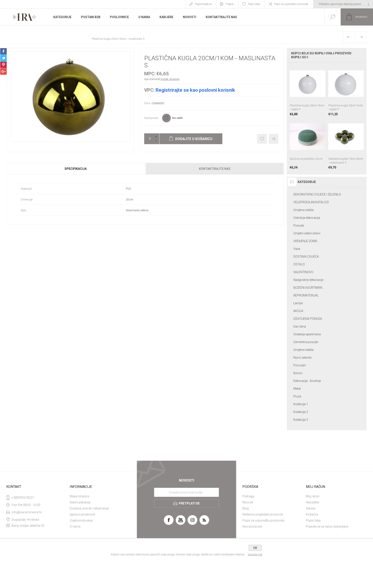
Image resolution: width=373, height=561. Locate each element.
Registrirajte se (203, 4)
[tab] (75, 169)
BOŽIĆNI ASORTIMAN (307, 287)
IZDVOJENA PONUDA (307, 318)
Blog (245, 508)
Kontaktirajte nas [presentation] (214, 168)
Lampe (298, 303)
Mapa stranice (79, 496)
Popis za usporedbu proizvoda (291, 4)
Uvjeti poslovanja (81, 520)
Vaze (296, 249)
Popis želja (313, 520)
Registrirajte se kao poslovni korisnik (195, 90)
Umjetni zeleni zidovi (306, 233)
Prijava (230, 4)
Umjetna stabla (303, 210)
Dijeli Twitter (3, 58)
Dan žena (299, 326)
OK (255, 548)
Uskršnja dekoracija (306, 217)
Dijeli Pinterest (3, 64)
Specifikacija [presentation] (76, 168)
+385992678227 (23, 497)
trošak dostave (170, 79)
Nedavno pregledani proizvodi (262, 514)
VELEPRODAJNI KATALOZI (311, 202)
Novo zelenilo (302, 357)
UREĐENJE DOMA (305, 241)
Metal (297, 388)
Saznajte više (255, 554)
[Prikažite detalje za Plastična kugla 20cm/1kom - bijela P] (307, 91)
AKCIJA (298, 311)
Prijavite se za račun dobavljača (327, 526)
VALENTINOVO (303, 272)
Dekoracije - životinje (307, 381)
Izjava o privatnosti (82, 514)
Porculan (299, 365)
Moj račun (312, 496)
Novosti (247, 502)
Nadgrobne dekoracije (308, 280)
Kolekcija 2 (300, 412)
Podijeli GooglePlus (3, 71)
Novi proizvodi (252, 526)
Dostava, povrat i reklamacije (89, 508)
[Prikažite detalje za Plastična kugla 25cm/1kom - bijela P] (346, 91)
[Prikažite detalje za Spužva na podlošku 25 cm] (307, 144)
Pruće (297, 396)
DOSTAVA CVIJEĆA (306, 256)
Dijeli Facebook (3, 51)
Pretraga (248, 496)
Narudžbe (312, 502)
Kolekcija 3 (300, 419)
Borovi (297, 373)
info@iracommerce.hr (27, 512)
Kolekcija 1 (300, 404)
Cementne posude (305, 342)
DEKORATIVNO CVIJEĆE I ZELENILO (317, 194)
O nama (75, 526)
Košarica (312, 514)
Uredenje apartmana (307, 334)
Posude (298, 225)
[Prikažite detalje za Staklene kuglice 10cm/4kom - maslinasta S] (346, 144)
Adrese (310, 508)
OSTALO (299, 264)
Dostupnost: (151, 118)
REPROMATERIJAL (306, 295)
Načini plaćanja (80, 502)
